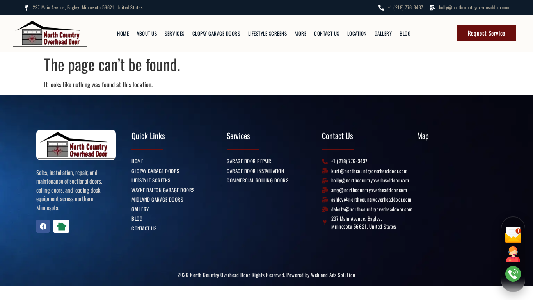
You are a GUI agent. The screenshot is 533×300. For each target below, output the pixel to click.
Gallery (383, 33)
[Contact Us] (513, 254)
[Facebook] (43, 226)
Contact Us (326, 33)
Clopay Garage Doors (216, 33)
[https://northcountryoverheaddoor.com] (52, 33)
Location (357, 33)
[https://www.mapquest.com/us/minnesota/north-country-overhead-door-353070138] (66, 226)
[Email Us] (513, 235)
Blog (405, 33)
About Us (147, 33)
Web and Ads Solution (333, 275)
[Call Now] (513, 274)
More (300, 33)
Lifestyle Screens (267, 33)
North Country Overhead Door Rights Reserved (236, 275)
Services (174, 33)
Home (123, 33)
